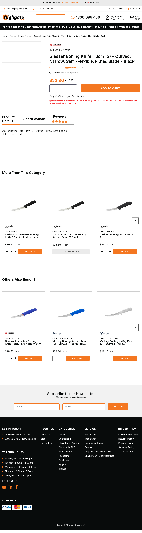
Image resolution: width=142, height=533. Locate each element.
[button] (115, 17)
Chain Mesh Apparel (36, 26)
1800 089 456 (87, 17)
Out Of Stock (71, 251)
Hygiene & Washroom (118, 26)
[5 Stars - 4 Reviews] (60, 122)
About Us (110, 9)
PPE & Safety (73, 26)
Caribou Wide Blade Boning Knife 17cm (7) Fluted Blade (22, 234)
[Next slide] (135, 221)
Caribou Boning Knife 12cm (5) (116, 234)
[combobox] (50, 17)
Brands (135, 26)
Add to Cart (110, 88)
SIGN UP (118, 406)
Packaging (87, 26)
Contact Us (135, 9)
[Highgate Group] (13, 17)
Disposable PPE (56, 26)
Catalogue (122, 9)
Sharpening (17, 26)
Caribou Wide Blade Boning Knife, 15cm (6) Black (69, 234)
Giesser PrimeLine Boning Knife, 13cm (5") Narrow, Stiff (23, 341)
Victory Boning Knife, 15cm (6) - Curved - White (116, 341)
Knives (6, 26)
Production (100, 26)
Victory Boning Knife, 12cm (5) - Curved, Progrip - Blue (69, 341)
